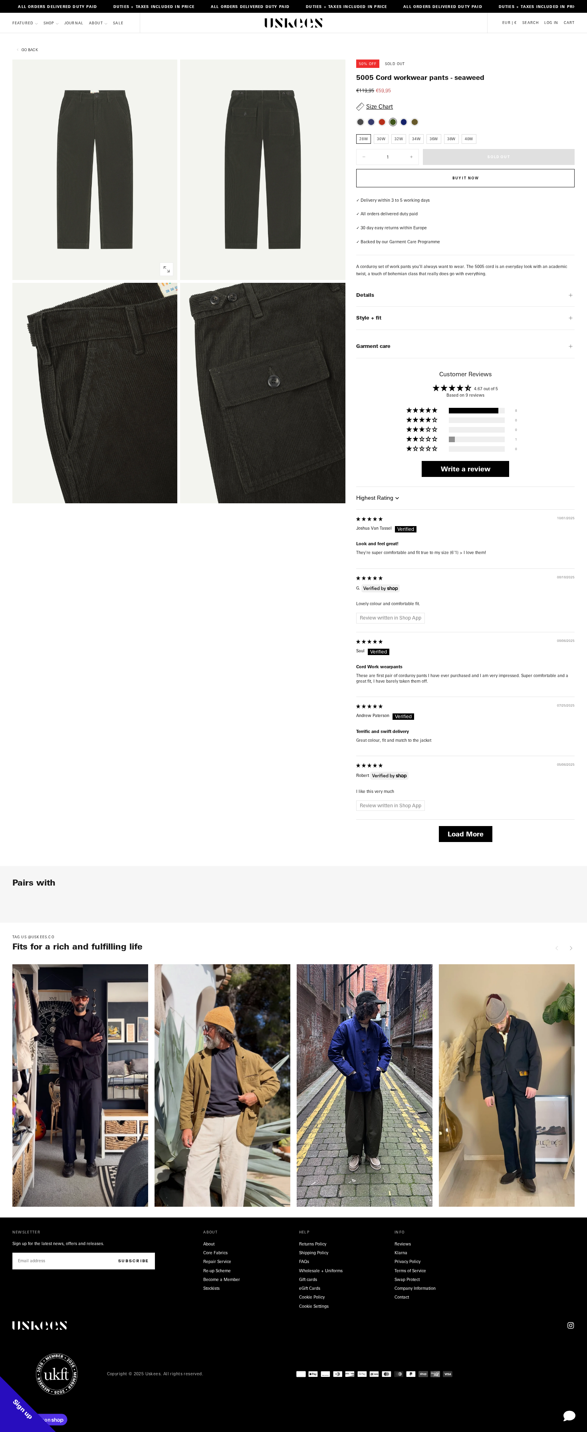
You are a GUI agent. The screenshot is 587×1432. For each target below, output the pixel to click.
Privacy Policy (407, 1261)
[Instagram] (571, 1325)
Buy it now (465, 178)
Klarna (401, 1252)
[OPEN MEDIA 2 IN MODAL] (167, 492)
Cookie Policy (312, 1297)
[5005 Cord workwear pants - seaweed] (393, 122)
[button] (509, 23)
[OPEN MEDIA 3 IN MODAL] (335, 492)
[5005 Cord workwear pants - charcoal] (360, 122)
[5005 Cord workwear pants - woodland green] (414, 122)
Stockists (211, 1288)
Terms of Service (410, 1270)
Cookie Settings (314, 1306)
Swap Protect (407, 1279)
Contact (402, 1297)
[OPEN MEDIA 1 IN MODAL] (335, 269)
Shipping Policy (313, 1252)
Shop (49, 23)
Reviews (403, 1243)
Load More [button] (466, 834)
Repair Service (217, 1261)
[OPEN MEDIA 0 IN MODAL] (167, 269)
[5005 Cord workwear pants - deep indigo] (404, 122)
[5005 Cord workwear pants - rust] (382, 122)
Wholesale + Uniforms (321, 1270)
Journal (73, 23)
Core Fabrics (215, 1252)
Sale (118, 23)
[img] (369, 518)
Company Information (415, 1288)
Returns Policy (312, 1243)
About (96, 23)
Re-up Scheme (217, 1270)
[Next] (571, 948)
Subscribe (133, 1260)
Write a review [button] (465, 469)
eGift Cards (309, 1288)
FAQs (304, 1261)
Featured (23, 23)
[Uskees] (39, 1325)
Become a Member (221, 1279)
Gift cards (308, 1279)
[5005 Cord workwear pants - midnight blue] (371, 122)
